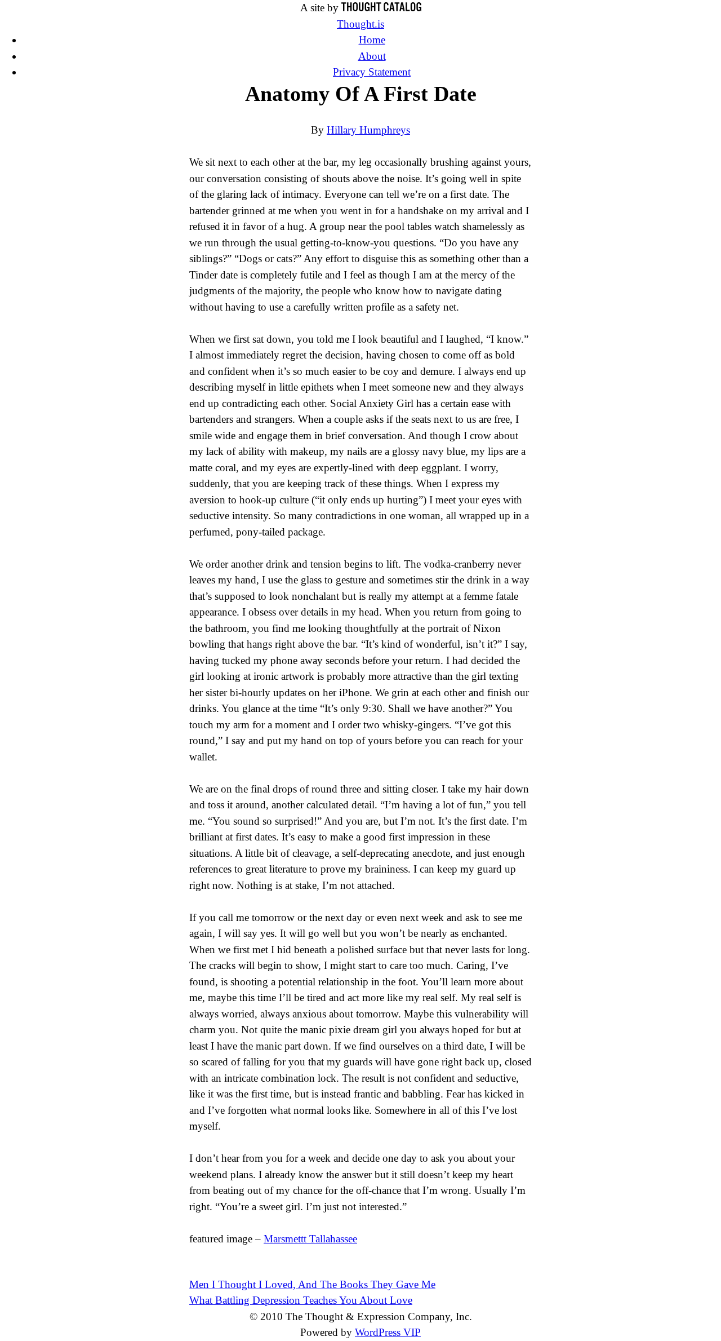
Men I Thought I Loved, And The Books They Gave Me (312, 1284)
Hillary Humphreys (368, 130)
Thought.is (360, 24)
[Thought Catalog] (381, 8)
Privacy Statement (372, 72)
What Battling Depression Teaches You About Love (300, 1300)
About (372, 56)
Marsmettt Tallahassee (310, 1239)
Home (372, 40)
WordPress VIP (388, 1332)
